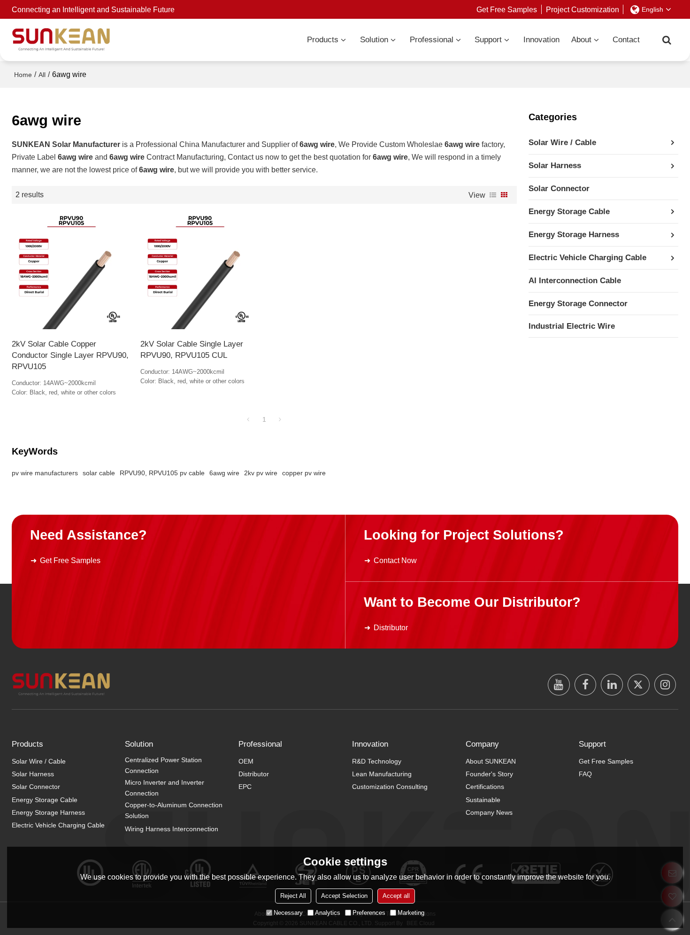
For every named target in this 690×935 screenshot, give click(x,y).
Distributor (391, 627)
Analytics (327, 912)
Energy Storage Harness (48, 812)
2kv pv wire (260, 473)
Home (23, 74)
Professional (431, 39)
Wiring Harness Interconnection (171, 829)
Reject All (293, 895)
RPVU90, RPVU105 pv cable (162, 473)
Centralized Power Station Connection (163, 765)
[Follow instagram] (665, 685)
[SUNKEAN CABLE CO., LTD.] (61, 40)
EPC (245, 786)
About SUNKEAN (491, 761)
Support (488, 39)
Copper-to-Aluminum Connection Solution (173, 810)
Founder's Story (489, 774)
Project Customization (582, 9)
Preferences (369, 912)
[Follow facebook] (586, 685)
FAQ (585, 774)
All (42, 74)
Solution (374, 39)
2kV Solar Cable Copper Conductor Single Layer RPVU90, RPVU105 (70, 355)
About (581, 39)
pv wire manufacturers (45, 473)
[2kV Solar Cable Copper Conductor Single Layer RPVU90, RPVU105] (71, 271)
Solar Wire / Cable (39, 761)
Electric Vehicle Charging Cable (58, 825)
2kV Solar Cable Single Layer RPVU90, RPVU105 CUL (191, 350)
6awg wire (224, 473)
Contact (626, 39)
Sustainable (483, 800)
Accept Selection (344, 895)
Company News (489, 812)
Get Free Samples (506, 9)
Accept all (396, 895)
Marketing (411, 912)
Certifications (485, 786)
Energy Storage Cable (44, 800)
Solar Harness (33, 774)
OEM (245, 761)
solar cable (99, 473)
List (492, 195)
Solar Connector (36, 786)
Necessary (288, 912)
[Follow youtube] (559, 685)
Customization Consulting (390, 786)
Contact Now (395, 560)
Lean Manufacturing (382, 774)
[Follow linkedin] (612, 685)
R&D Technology (376, 761)
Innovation (541, 39)
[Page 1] (248, 419)
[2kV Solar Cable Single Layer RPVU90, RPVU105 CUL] (200, 271)
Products (322, 39)
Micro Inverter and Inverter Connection (164, 788)
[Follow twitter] (639, 685)
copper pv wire (304, 473)
